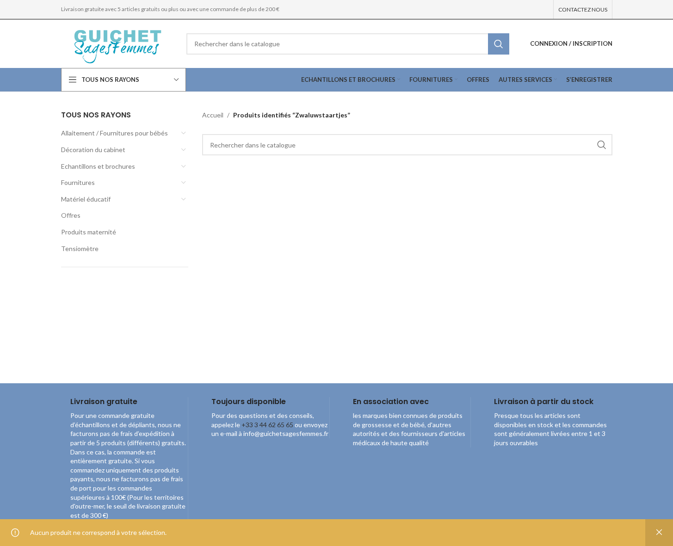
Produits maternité (88, 232)
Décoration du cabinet (93, 149)
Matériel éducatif (86, 199)
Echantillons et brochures (98, 166)
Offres (70, 215)
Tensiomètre (80, 248)
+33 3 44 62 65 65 (267, 425)
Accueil (212, 115)
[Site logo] (117, 43)
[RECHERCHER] (498, 44)
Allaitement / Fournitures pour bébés (114, 133)
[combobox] (347, 44)
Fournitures (78, 182)
